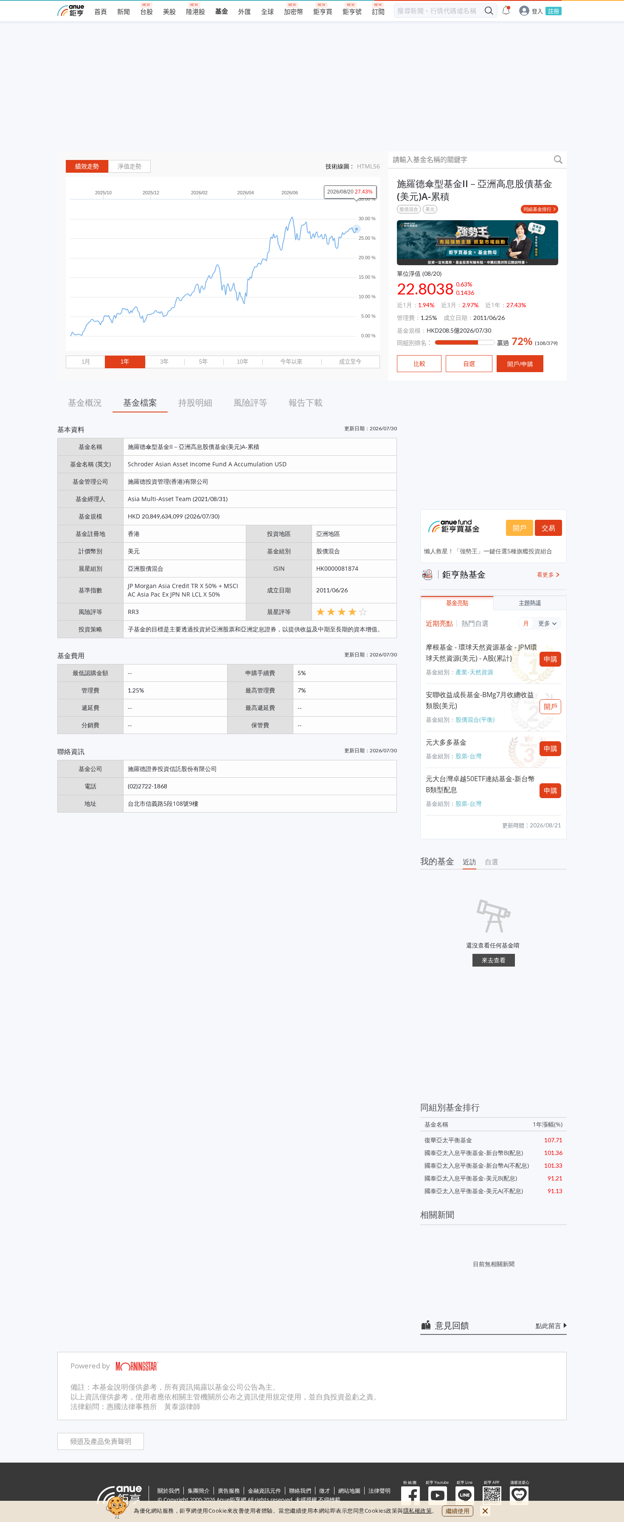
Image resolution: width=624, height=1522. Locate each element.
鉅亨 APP (492, 1495)
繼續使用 (457, 1511)
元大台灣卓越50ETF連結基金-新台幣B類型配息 (480, 784)
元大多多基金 (446, 742)
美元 (430, 209)
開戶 (519, 528)
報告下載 (306, 402)
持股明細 (195, 402)
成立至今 (350, 362)
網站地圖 (349, 1490)
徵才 (324, 1490)
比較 (419, 363)
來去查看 (494, 960)
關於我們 (168, 1490)
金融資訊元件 (264, 1490)
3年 (164, 362)
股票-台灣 (468, 756)
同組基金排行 (537, 209)
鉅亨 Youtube (437, 1495)
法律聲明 (379, 1490)
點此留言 (548, 1325)
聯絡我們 (300, 1490)
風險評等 (250, 402)
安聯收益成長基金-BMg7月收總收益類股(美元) (480, 700)
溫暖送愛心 (519, 1495)
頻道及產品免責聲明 (100, 1441)
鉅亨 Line (464, 1495)
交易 (548, 528)
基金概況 (85, 402)
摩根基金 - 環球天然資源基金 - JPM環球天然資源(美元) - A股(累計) (481, 652)
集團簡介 (199, 1490)
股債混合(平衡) (475, 719)
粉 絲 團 (410, 1495)
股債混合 (408, 209)
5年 (203, 362)
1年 (125, 362)
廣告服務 (229, 1490)
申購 (550, 659)
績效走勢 (87, 166)
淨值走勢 (129, 166)
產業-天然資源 (474, 672)
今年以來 (291, 362)
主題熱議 (530, 603)
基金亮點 (457, 603)
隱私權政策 (417, 1510)
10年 (242, 362)
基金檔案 (140, 402)
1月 (86, 362)
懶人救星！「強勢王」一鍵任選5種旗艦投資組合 (488, 551)
